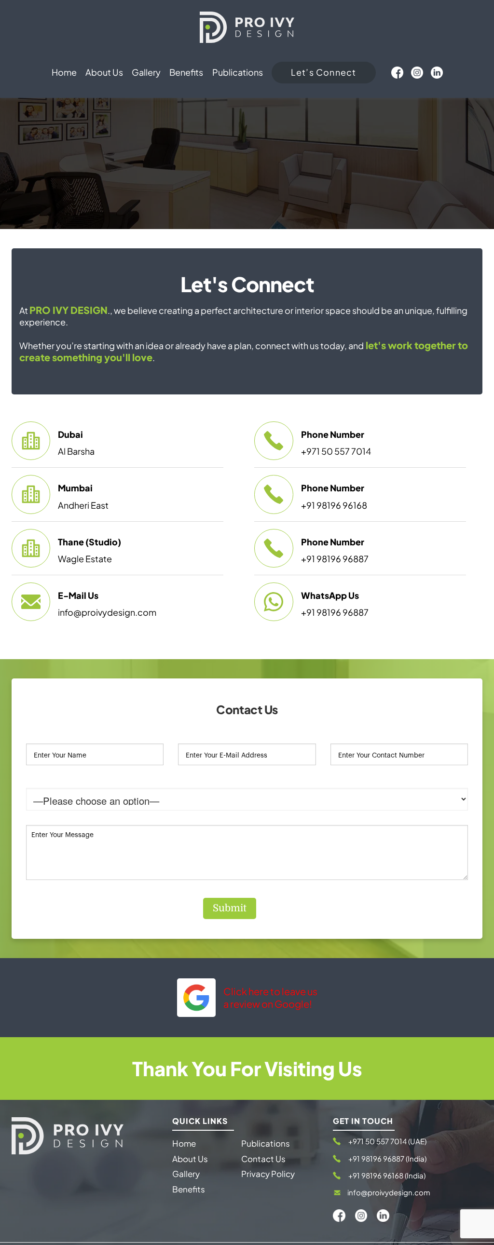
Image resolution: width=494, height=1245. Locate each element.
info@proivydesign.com (388, 1192)
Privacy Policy (268, 1173)
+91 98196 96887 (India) (387, 1158)
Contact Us (263, 1158)
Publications (265, 1143)
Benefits (188, 1189)
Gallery (186, 1173)
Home (184, 1143)
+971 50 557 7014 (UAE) (387, 1141)
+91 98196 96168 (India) (386, 1175)
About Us (190, 1158)
